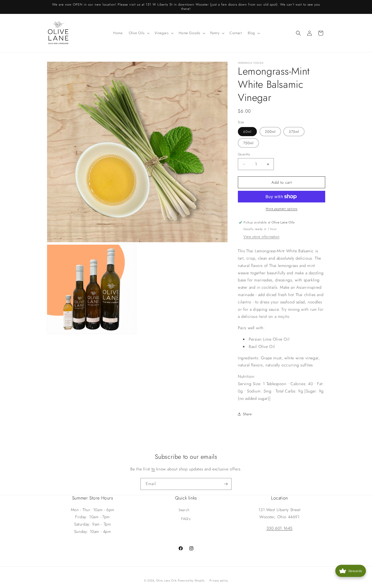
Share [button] (247, 414)
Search (184, 509)
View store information (261, 236)
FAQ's (186, 518)
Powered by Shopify (191, 580)
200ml (270, 131)
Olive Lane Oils (166, 580)
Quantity (244, 154)
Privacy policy (219, 580)
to (153, 469)
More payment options (281, 208)
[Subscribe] (225, 484)
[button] (139, 33)
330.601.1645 (279, 528)
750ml (248, 142)
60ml (247, 131)
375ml (294, 131)
